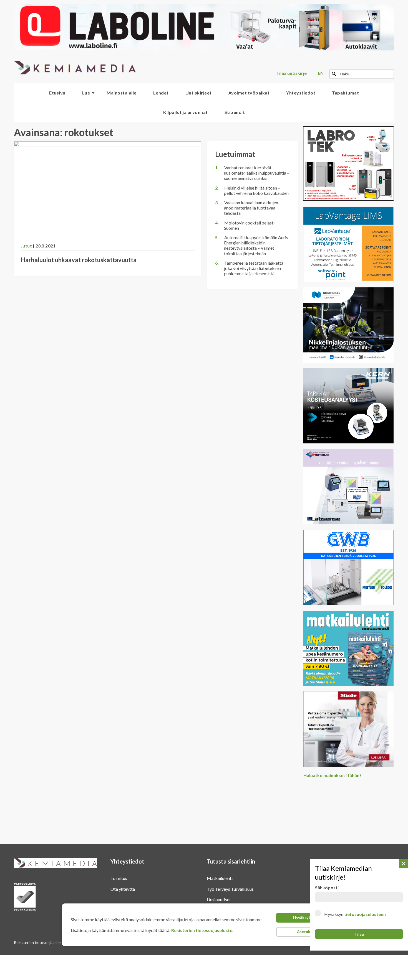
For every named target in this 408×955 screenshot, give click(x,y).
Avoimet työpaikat (249, 92)
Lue (86, 92)
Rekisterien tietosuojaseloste (201, 930)
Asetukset (306, 931)
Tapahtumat (345, 92)
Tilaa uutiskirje (291, 73)
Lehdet (161, 92)
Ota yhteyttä (122, 889)
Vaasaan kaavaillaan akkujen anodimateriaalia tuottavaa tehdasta (251, 208)
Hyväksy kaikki (306, 917)
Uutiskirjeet (198, 92)
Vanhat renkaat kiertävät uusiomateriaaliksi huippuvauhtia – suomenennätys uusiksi (256, 173)
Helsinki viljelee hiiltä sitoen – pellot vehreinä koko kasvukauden (256, 190)
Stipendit (235, 112)
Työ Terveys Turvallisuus (230, 889)
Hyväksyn (355, 914)
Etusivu (57, 92)
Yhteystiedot (300, 92)
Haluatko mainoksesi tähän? (332, 775)
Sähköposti (327, 887)
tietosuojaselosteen (365, 914)
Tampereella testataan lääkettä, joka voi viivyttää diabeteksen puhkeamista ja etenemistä (254, 268)
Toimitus (118, 878)
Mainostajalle (122, 92)
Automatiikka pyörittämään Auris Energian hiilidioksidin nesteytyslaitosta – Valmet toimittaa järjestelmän (256, 245)
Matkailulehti (220, 878)
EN (321, 73)
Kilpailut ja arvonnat (185, 112)
